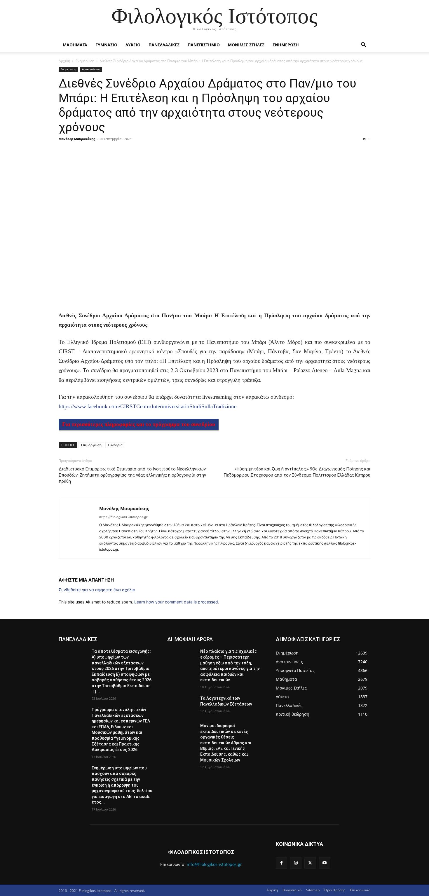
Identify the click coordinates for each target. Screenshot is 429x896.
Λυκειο (132, 45)
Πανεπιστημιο (204, 45)
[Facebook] (281, 863)
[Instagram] (295, 863)
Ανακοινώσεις (91, 69)
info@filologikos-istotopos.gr (214, 864)
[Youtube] (324, 863)
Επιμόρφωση (91, 445)
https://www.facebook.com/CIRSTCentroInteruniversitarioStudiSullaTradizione (147, 406)
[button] (363, 45)
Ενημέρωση (85, 60)
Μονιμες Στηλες (246, 45)
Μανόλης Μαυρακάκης (77, 138)
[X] (310, 863)
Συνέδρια (115, 445)
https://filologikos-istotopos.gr (123, 517)
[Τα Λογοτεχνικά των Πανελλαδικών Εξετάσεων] (181, 705)
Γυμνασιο (106, 45)
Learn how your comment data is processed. (176, 601)
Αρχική (64, 60)
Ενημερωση (286, 45)
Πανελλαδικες (164, 45)
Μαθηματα (75, 45)
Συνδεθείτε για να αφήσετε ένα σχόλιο (97, 589)
